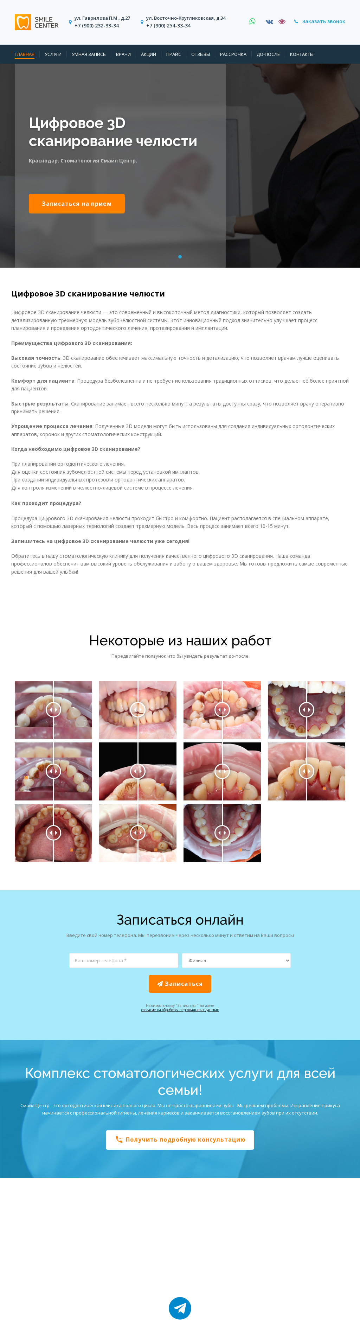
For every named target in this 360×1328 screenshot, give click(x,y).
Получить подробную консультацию (180, 1139)
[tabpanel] (180, 166)
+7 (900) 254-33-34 (168, 25)
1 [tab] (180, 257)
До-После (268, 54)
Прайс (173, 54)
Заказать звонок (323, 21)
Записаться (183, 984)
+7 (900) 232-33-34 (97, 25)
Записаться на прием (77, 204)
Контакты (302, 54)
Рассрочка (233, 54)
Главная (24, 54)
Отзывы (200, 54)
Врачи (123, 54)
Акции (148, 54)
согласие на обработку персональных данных (180, 1009)
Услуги (53, 54)
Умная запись (89, 54)
